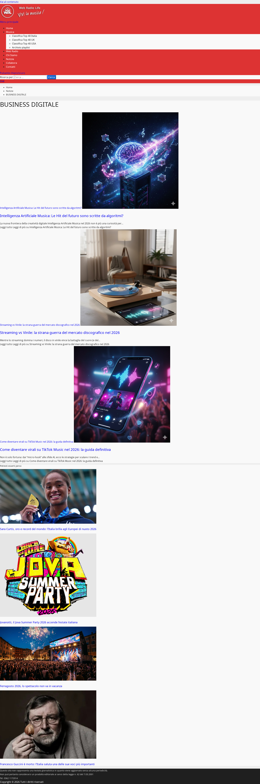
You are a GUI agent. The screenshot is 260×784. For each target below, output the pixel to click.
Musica (10, 32)
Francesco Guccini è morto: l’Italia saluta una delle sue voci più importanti (47, 764)
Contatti (10, 66)
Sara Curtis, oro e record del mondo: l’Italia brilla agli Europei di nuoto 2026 (48, 529)
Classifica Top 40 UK (23, 39)
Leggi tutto (55, 227)
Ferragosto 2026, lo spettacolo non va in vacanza (31, 686)
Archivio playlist (21, 47)
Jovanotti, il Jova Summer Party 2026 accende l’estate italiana (38, 622)
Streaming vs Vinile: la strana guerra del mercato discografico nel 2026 (40, 325)
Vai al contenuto (9, 1)
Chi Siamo (11, 55)
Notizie (10, 59)
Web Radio (12, 51)
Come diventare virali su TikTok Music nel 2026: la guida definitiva (37, 441)
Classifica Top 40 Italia (24, 36)
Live (2, 81)
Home (9, 28)
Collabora (11, 63)
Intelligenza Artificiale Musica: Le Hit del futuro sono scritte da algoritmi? (41, 208)
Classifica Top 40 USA (24, 43)
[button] (9, 22)
